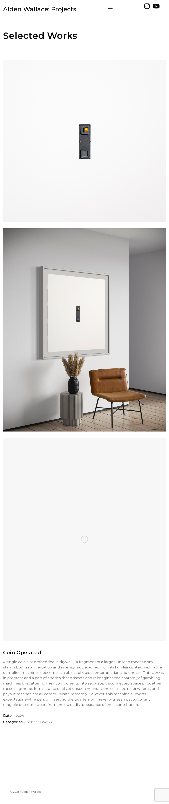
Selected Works (39, 722)
